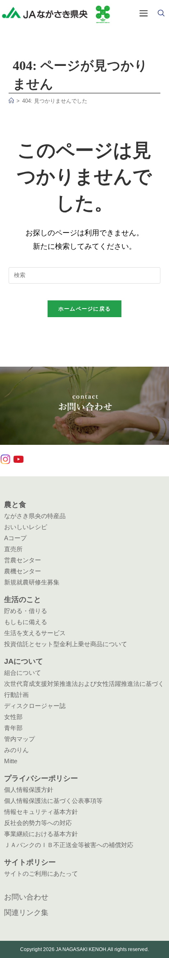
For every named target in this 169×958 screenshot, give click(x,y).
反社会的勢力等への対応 (38, 822)
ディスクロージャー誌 (35, 705)
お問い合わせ (26, 897)
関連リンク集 (26, 912)
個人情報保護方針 (28, 789)
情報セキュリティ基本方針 (41, 811)
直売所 (13, 548)
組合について (22, 672)
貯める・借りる (25, 610)
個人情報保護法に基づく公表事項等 (53, 800)
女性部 (13, 716)
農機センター (22, 571)
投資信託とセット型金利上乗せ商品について (65, 643)
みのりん (16, 749)
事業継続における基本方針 (41, 833)
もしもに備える (25, 621)
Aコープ (15, 537)
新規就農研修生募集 (31, 582)
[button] (161, 14)
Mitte (10, 760)
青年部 (13, 727)
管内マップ (19, 738)
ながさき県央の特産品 (35, 515)
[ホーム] (11, 101)
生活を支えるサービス (35, 632)
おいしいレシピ (25, 526)
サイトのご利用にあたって (41, 873)
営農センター (22, 560)
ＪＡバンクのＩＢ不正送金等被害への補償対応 (68, 844)
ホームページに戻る (84, 309)
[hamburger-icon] (143, 14)
